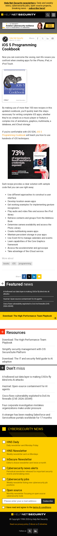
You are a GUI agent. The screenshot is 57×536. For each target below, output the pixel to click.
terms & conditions (42, 507)
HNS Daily (13, 442)
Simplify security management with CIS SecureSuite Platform (24, 351)
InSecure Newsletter (19, 459)
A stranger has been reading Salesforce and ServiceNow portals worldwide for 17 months (27, 416)
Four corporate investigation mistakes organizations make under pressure (23, 407)
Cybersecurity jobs (18, 479)
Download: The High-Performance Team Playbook (27, 316)
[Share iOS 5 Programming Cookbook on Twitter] (42, 38)
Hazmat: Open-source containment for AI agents (22, 299)
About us (34, 524)
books (6, 263)
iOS (13, 263)
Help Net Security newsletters (20, 3)
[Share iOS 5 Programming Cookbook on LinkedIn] (47, 38)
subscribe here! (37, 8)
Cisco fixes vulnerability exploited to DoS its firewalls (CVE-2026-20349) (26, 397)
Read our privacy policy (19, 524)
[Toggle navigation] (53, 14)
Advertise (43, 524)
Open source (14, 490)
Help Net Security (16, 38)
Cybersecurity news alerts (22, 468)
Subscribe (48, 501)
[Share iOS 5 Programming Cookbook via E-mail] (52, 38)
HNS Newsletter (17, 450)
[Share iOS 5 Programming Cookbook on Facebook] (37, 38)
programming (25, 263)
